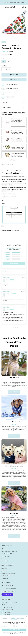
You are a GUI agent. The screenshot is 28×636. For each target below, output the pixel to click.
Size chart (3, 65)
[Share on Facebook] (6, 164)
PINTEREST (12, 591)
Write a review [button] (14, 263)
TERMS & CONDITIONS (7, 609)
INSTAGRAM (13, 588)
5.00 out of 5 (18, 248)
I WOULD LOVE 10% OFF (14, 629)
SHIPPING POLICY (6, 612)
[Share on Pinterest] (10, 164)
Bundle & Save (14, 79)
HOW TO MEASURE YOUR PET (9, 551)
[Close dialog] (27, 616)
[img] (6, 277)
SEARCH (3, 604)
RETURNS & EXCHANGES (7, 553)
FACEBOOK (10, 585)
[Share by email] (12, 164)
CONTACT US (4, 558)
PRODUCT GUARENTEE (7, 575)
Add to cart (14, 74)
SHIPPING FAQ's (5, 556)
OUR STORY (4, 568)
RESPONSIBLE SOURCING (8, 573)
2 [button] (13, 327)
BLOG (2, 570)
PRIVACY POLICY (5, 614)
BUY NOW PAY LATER (6, 607)
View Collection (14, 391)
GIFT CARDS (4, 561)
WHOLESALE (4, 578)
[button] (4, 51)
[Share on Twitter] (8, 164)
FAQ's (2, 548)
